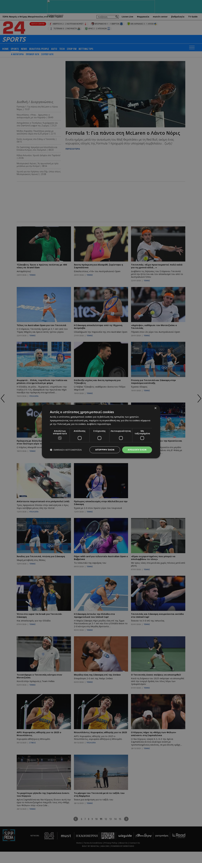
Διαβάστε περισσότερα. (99, 424)
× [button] (155, 408)
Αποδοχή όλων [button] (137, 449)
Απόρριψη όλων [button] (104, 449)
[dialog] (101, 431)
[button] (66, 449)
